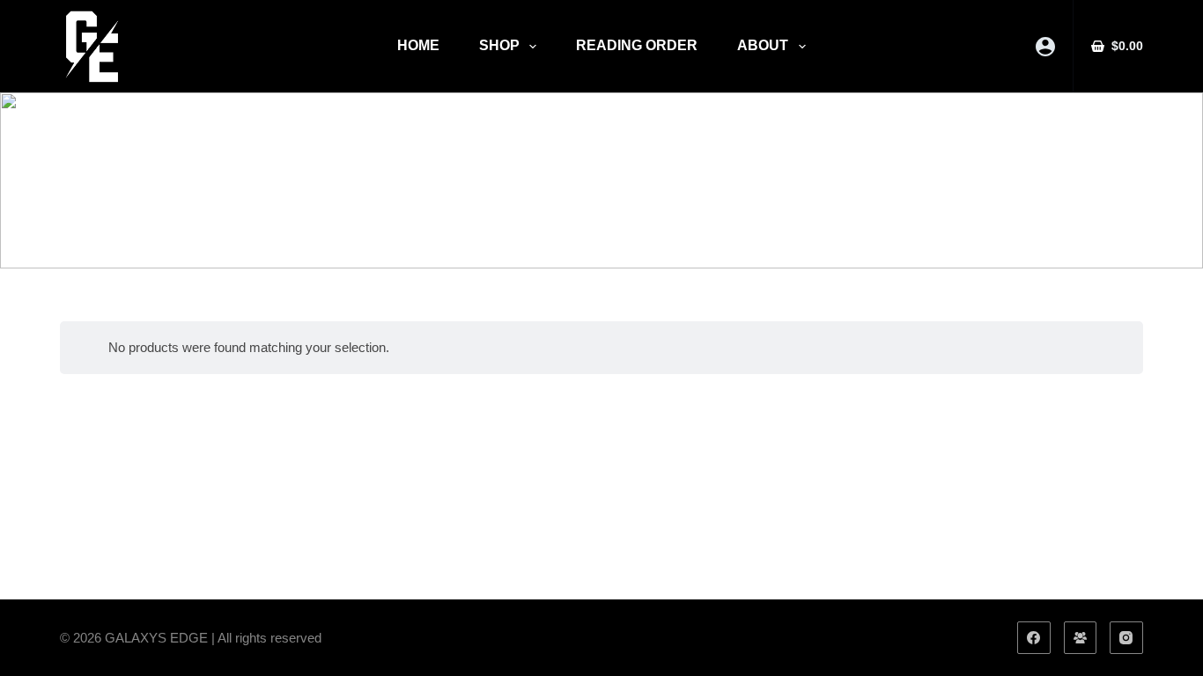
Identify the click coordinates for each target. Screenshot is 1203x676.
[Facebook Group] (1080, 638)
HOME (418, 45)
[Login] (1045, 46)
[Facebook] (1034, 638)
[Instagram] (1126, 638)
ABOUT (762, 45)
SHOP (499, 45)
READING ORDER (636, 45)
